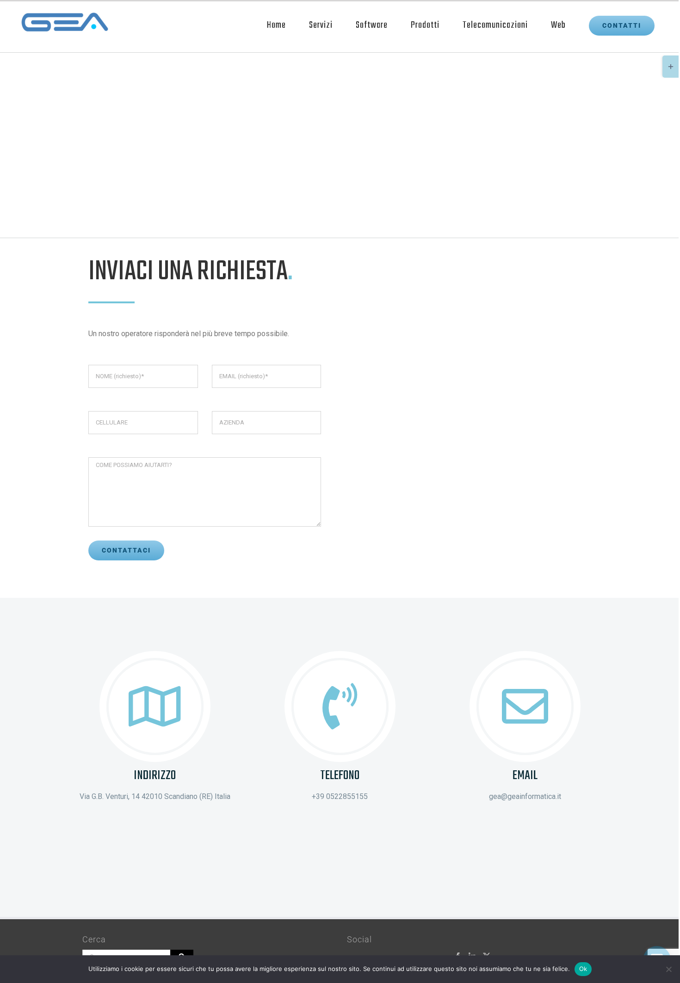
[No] (668, 969)
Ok (583, 968)
